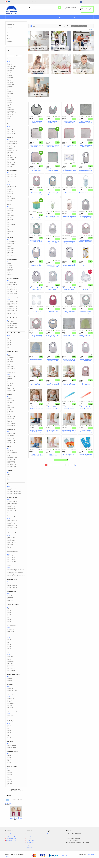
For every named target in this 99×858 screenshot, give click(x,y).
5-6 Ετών (10, 269)
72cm (9, 735)
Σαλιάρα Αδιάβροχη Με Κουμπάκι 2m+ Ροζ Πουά (85, 241)
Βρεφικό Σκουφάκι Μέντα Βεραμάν (85, 336)
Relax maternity (12, 111)
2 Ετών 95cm (11, 435)
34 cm (9, 646)
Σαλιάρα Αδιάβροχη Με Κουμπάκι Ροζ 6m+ (86, 360)
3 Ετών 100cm (11, 437)
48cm (9, 619)
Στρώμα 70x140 (12, 747)
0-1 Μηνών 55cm (12, 141)
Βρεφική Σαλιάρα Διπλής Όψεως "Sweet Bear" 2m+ (36, 383)
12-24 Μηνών (11, 198)
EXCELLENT (11, 84)
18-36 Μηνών (11, 368)
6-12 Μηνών (11, 195)
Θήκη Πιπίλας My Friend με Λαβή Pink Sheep (69, 217)
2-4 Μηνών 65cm (12, 145)
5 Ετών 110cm (11, 388)
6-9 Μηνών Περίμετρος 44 (14, 489)
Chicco (10, 75)
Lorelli (9, 96)
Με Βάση (10, 688)
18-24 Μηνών (11, 224)
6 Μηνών (10, 148)
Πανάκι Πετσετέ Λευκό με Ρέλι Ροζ (69, 145)
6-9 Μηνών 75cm (12, 150)
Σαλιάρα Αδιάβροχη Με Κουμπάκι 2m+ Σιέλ (36, 264)
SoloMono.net (90, 854)
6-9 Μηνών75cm (12, 508)
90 (9, 478)
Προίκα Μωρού (63, 17)
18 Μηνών (10, 161)
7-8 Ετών (10, 272)
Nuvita (9, 107)
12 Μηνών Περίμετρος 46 (14, 491)
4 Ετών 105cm (11, 438)
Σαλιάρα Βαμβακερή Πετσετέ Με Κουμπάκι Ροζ (36, 336)
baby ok (10, 70)
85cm (9, 759)
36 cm (9, 648)
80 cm (9, 347)
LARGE (10, 228)
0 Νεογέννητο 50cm (13, 301)
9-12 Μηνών (11, 250)
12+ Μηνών (11, 717)
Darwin (10, 678)
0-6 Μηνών (11, 189)
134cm (10, 783)
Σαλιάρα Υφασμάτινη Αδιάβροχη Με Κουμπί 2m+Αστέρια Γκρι (69, 264)
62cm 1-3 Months (12, 323)
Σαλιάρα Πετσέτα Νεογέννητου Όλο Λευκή (85, 122)
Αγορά (40, 118)
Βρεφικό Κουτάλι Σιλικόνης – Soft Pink (85, 407)
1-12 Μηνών (11, 715)
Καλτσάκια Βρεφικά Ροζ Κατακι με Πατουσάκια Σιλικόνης (52, 431)
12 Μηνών (10, 155)
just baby (10, 91)
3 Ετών (10, 381)
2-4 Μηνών (11, 700)
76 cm (9, 344)
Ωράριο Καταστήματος (36, 1)
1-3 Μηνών (11, 243)
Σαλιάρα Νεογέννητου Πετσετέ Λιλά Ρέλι (52, 122)
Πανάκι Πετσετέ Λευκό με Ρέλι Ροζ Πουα (85, 146)
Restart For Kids (12, 112)
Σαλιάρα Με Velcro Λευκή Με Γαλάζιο (52, 336)
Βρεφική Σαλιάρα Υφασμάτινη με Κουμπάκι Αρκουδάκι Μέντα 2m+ (36, 407)
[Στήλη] (31, 26)
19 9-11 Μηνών (12, 133)
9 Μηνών (10, 152)
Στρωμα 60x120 (12, 745)
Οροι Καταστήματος (56, 1)
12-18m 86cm (11, 159)
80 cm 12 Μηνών (12, 585)
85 (9, 476)
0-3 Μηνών (11, 188)
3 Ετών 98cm (11, 383)
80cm (9, 755)
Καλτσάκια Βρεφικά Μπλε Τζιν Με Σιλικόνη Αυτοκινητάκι (36, 431)
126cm (10, 776)
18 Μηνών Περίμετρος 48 (14, 493)
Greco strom (11, 88)
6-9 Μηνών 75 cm (12, 289)
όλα (9, 61)
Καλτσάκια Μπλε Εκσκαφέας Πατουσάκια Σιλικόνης (36, 455)
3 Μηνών (10, 191)
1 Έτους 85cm (11, 433)
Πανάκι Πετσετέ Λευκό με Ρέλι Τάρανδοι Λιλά (52, 169)
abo (9, 63)
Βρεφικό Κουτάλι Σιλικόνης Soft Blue (69, 407)
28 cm (9, 641)
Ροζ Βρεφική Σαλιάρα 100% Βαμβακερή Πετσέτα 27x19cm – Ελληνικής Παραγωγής (53, 312)
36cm (9, 608)
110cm (10, 770)
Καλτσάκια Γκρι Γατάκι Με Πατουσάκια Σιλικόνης (69, 431)
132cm (10, 781)
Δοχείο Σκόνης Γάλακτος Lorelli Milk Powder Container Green (36, 218)
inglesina (10, 89)
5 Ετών (10, 413)
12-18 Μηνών (11, 221)
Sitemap (7, 856)
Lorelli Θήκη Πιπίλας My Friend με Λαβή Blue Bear (85, 193)
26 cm (9, 639)
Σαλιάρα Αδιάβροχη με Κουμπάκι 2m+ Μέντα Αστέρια (53, 242)
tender (9, 116)
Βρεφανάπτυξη (49, 17)
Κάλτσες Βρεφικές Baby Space (86, 455)
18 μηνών (10, 222)
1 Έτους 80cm (11, 376)
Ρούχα (74, 17)
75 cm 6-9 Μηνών (12, 583)
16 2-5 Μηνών (11, 128)
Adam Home (11, 64)
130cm (10, 779)
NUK (9, 105)
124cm (10, 774)
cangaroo (10, 73)
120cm (10, 772)
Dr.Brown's (11, 82)
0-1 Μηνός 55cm (12, 282)
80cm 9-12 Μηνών (12, 329)
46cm (9, 617)
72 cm (9, 340)
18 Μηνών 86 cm (12, 293)
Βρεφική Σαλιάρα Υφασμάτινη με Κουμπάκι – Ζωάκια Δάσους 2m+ (52, 407)
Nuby (9, 104)
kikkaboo (10, 93)
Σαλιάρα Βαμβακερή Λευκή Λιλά (69, 193)
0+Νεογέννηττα (12, 186)
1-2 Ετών (10, 263)
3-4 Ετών (10, 267)
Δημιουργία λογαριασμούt (88, 1)
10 (69, 464)
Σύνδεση (77, 1)
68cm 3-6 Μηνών (12, 325)
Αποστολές (28, 1)
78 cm (9, 346)
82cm (9, 757)
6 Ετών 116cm (11, 390)
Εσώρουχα (87, 17)
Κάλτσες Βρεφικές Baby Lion (69, 455)
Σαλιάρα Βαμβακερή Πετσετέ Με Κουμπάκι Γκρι (69, 312)
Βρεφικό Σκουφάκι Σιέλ (36, 359)
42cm (9, 614)
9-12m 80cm (11, 154)
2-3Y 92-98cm (11, 537)
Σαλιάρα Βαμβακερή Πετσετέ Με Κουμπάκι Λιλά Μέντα (85, 312)
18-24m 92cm (11, 164)
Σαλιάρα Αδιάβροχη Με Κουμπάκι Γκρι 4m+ (36, 288)
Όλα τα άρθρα (8, 803)
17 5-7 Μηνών (11, 129)
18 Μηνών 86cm (12, 162)
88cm (9, 760)
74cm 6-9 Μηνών (12, 327)
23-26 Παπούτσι (12, 176)
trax (9, 118)
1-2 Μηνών (11, 698)
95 (9, 480)
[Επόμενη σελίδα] (75, 465)
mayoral (10, 100)
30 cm (9, 642)
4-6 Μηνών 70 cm (12, 288)
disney (9, 79)
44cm (9, 616)
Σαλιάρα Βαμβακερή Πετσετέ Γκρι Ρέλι (36, 122)
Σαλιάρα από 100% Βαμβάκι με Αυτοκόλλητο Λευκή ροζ (36, 193)
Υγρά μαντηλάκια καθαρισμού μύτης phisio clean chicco (69, 169)
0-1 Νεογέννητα (12, 241)
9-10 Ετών (10, 274)
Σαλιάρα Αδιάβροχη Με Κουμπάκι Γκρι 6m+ (53, 360)
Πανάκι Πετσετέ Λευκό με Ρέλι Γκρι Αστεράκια (36, 145)
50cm (9, 621)
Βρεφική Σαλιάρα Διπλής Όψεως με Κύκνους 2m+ (69, 383)
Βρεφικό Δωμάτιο (11, 17)
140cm (10, 785)
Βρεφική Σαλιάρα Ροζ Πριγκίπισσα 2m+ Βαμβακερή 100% (85, 383)
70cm (9, 734)
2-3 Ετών (10, 265)
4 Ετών (10, 385)
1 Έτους (10, 398)
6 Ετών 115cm (11, 442)
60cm (9, 725)
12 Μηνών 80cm (12, 157)
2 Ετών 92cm (11, 380)
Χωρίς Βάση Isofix (12, 690)
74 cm (9, 342)
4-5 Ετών (10, 363)
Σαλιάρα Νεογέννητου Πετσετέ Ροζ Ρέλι (69, 122)
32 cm (9, 644)
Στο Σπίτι (36, 17)
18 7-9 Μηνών (11, 131)
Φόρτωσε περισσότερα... (61, 459)
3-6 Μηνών (11, 212)
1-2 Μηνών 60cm (12, 143)
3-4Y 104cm (11, 407)
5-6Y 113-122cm (12, 542)
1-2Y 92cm (11, 400)
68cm (9, 732)
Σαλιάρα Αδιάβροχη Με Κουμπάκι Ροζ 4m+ (69, 288)
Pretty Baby (11, 109)
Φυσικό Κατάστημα (47, 1)
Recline (10, 680)
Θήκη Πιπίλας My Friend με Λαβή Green (52, 217)
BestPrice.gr (64, 855)
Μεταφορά (24, 17)
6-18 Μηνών (11, 366)
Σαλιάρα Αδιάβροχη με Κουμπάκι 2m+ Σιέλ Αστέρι (53, 266)
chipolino (10, 77)
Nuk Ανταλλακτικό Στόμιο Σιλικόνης (85, 288)
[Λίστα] (34, 26)
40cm (9, 612)
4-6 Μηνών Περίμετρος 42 (14, 488)
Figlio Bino (10, 86)
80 (9, 474)
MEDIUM (10, 231)
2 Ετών (10, 378)
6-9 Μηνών (11, 246)
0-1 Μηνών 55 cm (12, 303)
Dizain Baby (11, 80)
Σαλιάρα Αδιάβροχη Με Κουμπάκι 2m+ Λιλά (86, 217)
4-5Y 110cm (11, 411)
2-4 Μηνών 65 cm (12, 286)
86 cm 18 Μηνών (12, 587)
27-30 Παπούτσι (12, 178)
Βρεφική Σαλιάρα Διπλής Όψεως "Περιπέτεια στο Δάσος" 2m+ (52, 383)
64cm (9, 728)
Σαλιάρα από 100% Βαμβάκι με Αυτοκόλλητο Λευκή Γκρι (85, 169)
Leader (10, 95)
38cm (9, 610)
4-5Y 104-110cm (12, 540)
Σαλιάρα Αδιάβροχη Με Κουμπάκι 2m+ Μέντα (36, 241)
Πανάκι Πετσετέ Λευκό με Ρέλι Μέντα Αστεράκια (52, 145)
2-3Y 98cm (11, 404)
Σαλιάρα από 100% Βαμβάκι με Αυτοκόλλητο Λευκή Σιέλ (52, 193)
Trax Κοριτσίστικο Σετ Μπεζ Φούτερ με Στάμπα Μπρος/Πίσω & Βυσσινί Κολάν (16, 818)
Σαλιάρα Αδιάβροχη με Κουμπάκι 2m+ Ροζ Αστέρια (69, 242)
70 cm (9, 338)
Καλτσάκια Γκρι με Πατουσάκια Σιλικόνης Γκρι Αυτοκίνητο (86, 431)
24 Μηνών (10, 166)
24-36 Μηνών (11, 255)
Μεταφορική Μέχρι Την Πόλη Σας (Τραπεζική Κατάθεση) (15, 570)
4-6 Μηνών (11, 701)
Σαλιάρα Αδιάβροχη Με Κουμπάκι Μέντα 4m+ (53, 288)
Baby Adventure (12, 66)
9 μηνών (10, 217)
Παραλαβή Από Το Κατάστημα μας (16, 575)
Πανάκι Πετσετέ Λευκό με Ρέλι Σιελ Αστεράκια (36, 169)
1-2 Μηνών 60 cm (12, 284)
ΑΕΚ (9, 120)
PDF (91, 29)
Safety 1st (10, 114)
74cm (9, 737)
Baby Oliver (11, 72)
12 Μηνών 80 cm (12, 291)
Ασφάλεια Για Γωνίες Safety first (85, 264)
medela (10, 102)
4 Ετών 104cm (11, 387)
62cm (9, 727)
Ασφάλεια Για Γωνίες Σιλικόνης (36, 312)
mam (9, 98)
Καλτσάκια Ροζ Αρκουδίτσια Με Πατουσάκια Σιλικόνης (53, 455)
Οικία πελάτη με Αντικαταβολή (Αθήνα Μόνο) (15, 573)
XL (9, 233)
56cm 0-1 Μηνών (12, 321)
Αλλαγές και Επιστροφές (52, 833)
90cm (9, 762)
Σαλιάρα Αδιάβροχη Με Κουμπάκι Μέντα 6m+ (69, 360)
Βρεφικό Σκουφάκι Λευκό (69, 335)
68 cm (9, 337)
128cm (10, 778)
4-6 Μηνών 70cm (12, 146)
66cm (9, 730)
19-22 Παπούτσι (12, 174)
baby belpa (11, 68)
